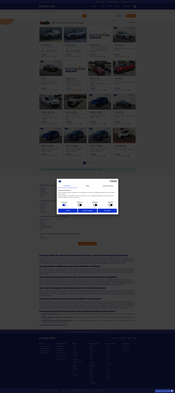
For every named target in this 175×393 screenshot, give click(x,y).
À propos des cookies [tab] (108, 185)
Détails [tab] (87, 185)
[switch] (80, 205)
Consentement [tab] (66, 185)
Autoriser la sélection (87, 210)
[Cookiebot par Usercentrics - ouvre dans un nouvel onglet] (111, 181)
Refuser (68, 210)
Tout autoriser (107, 210)
